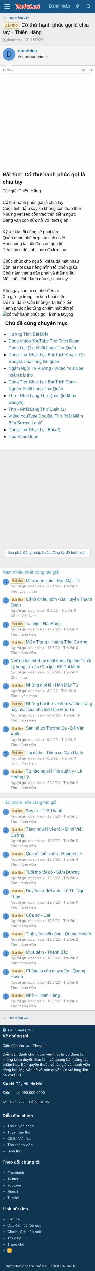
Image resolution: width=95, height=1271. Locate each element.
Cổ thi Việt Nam (24, 616)
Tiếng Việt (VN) (19, 1030)
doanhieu (14, 40)
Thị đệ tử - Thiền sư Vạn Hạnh (47, 752)
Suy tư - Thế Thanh (37, 811)
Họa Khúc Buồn (23, 436)
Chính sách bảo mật (24, 1232)
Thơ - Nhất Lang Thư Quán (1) (37, 409)
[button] (7, 6)
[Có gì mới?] (78, 6)
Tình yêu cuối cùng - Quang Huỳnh (51, 934)
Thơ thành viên (23, 634)
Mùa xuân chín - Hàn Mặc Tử (46, 580)
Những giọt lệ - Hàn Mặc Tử (45, 685)
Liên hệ (13, 1219)
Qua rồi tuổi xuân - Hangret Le (47, 854)
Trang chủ (15, 1244)
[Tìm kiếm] (88, 6)
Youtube (14, 1185)
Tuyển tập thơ (19, 1132)
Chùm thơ (19, 677)
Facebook (15, 1172)
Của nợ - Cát (31, 915)
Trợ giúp (14, 1238)
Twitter (12, 1179)
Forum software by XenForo (40, 1266)
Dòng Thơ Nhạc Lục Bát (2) (34, 430)
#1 (90, 70)
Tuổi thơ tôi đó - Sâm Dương (45, 872)
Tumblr (13, 1198)
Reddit (12, 1191)
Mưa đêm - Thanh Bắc (40, 952)
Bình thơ (14, 1151)
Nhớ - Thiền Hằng (36, 995)
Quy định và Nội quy (24, 1225)
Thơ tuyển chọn (24, 591)
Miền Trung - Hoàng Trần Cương (49, 642)
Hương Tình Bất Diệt (28, 334)
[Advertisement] (47, 121)
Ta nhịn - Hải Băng (36, 623)
